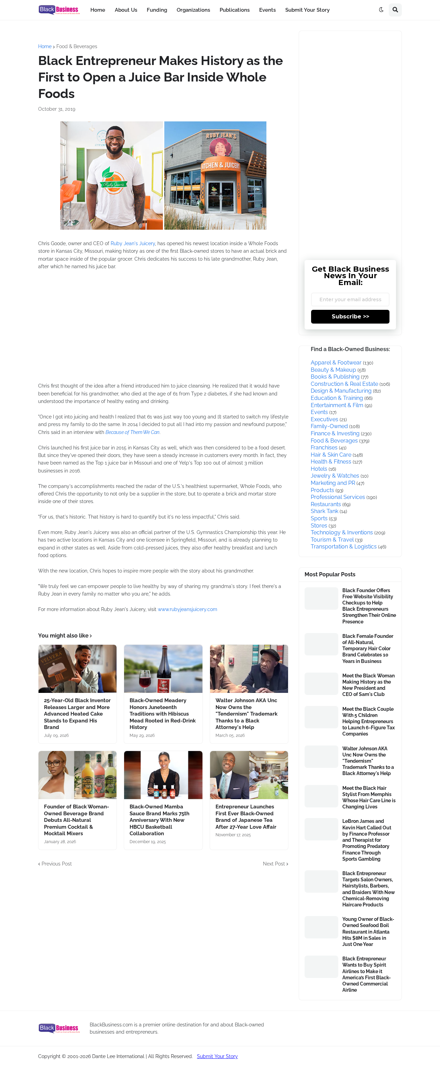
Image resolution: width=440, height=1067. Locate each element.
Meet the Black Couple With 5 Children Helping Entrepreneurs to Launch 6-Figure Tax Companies (368, 721)
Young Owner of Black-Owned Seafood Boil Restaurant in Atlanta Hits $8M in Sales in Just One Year (368, 931)
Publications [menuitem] (235, 10)
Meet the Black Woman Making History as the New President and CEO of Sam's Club (368, 685)
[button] (381, 10)
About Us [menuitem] (126, 10)
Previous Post (57, 864)
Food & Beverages (76, 46)
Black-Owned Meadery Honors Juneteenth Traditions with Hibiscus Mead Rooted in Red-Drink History (163, 713)
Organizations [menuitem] (193, 10)
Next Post (274, 864)
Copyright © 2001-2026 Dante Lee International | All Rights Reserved (115, 1056)
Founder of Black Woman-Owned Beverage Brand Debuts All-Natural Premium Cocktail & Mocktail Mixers (76, 820)
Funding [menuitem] (157, 10)
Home (45, 46)
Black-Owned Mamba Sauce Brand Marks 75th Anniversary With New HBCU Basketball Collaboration (159, 820)
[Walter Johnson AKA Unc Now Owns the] (249, 669)
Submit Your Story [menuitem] (307, 10)
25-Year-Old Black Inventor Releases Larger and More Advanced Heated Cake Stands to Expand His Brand (77, 713)
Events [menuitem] (267, 10)
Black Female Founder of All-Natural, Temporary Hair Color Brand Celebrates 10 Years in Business (367, 648)
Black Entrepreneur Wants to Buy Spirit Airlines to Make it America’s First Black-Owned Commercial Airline (366, 974)
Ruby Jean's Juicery (133, 243)
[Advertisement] (141, 326)
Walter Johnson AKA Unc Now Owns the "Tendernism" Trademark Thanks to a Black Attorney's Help (246, 713)
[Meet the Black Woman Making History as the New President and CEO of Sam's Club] (321, 684)
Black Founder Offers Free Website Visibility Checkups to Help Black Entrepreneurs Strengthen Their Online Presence (369, 606)
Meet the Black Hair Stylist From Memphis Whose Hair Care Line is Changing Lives (369, 797)
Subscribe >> (350, 316)
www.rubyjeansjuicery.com (187, 609)
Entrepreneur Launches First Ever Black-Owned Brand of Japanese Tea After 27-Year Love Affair (246, 817)
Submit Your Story (217, 1056)
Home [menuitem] (97, 10)
